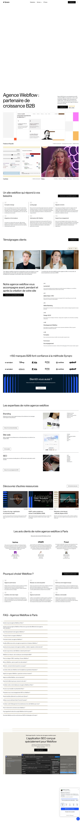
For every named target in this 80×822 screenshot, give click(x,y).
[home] (6, 2)
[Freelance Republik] (41, 126)
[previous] (69, 248)
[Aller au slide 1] (71, 248)
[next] (75, 248)
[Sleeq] (60, 161)
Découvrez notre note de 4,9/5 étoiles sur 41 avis (41, 536)
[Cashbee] (21, 161)
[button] (39, 2)
